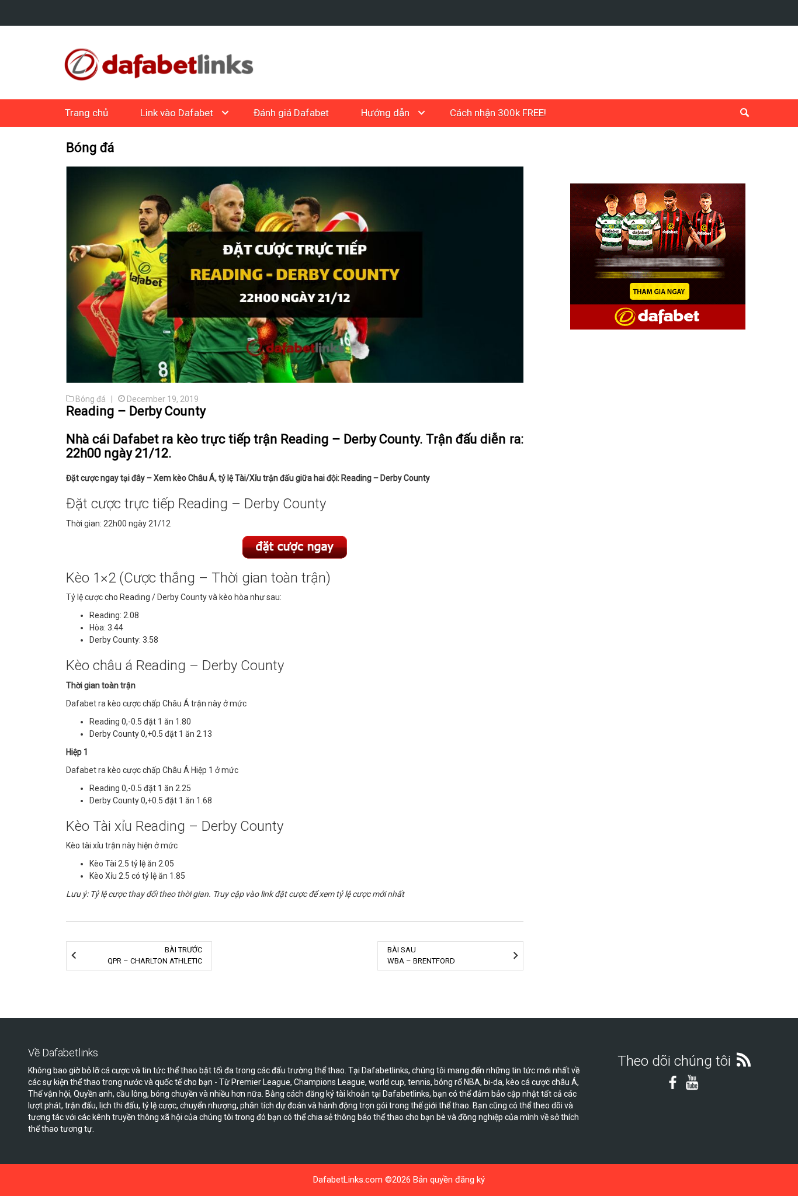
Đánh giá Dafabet (291, 113)
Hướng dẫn (385, 113)
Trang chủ (86, 113)
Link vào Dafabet (176, 113)
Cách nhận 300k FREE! (498, 113)
